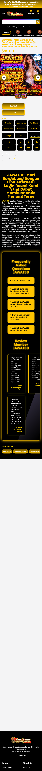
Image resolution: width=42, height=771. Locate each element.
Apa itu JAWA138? (21, 280)
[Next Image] (38, 77)
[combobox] (19, 22)
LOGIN (13, 112)
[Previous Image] (4, 77)
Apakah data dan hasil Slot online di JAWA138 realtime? (19, 291)
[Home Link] (15, 14)
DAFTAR (13, 106)
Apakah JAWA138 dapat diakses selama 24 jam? (20, 304)
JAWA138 (5, 201)
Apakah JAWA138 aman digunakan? (19, 329)
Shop (3, 13)
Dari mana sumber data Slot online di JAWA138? (20, 317)
